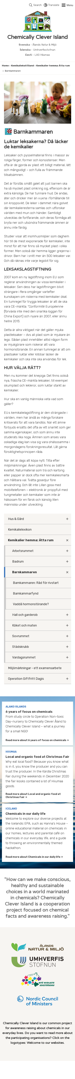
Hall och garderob (25, 615)
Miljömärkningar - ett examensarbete (35, 668)
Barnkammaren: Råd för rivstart (36, 583)
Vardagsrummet (24, 657)
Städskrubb (20, 647)
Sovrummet (20, 636)
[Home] (37, 21)
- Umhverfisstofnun (37, 49)
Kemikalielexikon (20, 529)
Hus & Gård (16, 519)
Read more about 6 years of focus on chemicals (36, 740)
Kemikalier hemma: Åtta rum (53, 65)
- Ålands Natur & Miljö (38, 44)
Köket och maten (24, 625)
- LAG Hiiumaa (37, 54)
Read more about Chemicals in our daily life (33, 856)
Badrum (18, 561)
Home (5, 65)
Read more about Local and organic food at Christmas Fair (33, 796)
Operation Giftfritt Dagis (26, 679)
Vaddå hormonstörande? (31, 604)
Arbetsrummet (22, 551)
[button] (67, 5)
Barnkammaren (24, 572)
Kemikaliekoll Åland (22, 65)
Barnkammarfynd (25, 593)
